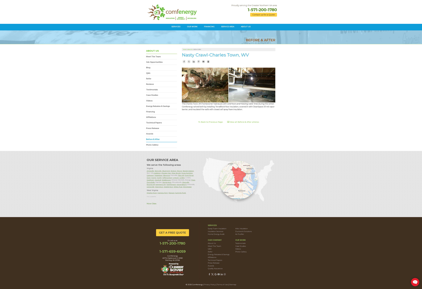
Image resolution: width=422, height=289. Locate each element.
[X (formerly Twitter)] (212, 274)
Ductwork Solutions (243, 231)
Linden (182, 178)
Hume (153, 178)
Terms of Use (222, 285)
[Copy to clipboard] (208, 61)
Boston (173, 171)
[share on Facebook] (184, 61)
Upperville (150, 187)
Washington (168, 187)
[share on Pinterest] (198, 61)
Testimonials (152, 90)
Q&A (148, 73)
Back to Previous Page (211, 122)
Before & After (153, 139)
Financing (150, 112)
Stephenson (171, 184)
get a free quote (172, 232)
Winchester (187, 187)
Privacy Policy (209, 285)
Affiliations (151, 117)
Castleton (157, 173)
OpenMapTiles (236, 198)
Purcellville (151, 182)
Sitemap (232, 285)
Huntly (159, 178)
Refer (148, 79)
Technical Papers (154, 123)
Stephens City (160, 184)
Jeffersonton (167, 178)
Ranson (172, 193)
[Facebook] (209, 274)
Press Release (152, 128)
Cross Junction (187, 173)
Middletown (166, 180)
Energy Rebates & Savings (158, 106)
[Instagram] (224, 274)
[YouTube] (218, 274)
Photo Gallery (152, 145)
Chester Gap (166, 173)
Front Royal (189, 175)
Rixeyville (185, 182)
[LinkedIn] (221, 274)
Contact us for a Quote (263, 15)
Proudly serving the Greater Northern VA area (254, 5)
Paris (193, 180)
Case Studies (152, 95)
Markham (150, 180)
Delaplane (158, 175)
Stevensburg (181, 184)
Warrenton (159, 187)
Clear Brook (176, 173)
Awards (149, 134)
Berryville (158, 171)
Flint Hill (181, 175)
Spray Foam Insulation (217, 229)
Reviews (150, 84)
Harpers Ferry (162, 193)
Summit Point (180, 193)
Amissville (150, 171)
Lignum (176, 178)
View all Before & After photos (244, 122)
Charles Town (152, 193)
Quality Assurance (215, 268)
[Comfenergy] (172, 12)
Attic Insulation (241, 229)
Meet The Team (153, 57)
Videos (149, 101)
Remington (166, 182)
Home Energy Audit (216, 234)
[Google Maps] (215, 274)
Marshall (158, 180)
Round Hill (151, 184)
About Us (152, 51)
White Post (178, 187)
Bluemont (166, 171)
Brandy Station (188, 171)
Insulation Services (215, 231)
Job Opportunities (154, 62)
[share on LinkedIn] (194, 61)
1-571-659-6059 (172, 251)
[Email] (203, 61)
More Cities (151, 204)
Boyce (179, 171)
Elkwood (166, 175)
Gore (149, 178)
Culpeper (150, 175)
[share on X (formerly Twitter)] (189, 61)
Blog (148, 68)
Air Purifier (239, 234)
